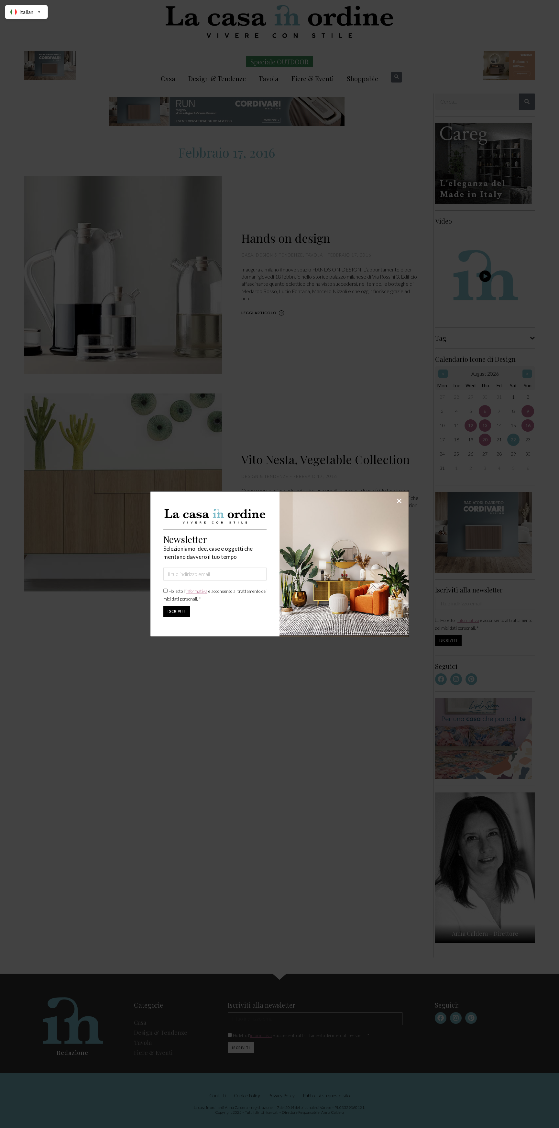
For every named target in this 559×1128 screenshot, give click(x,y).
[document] (279, 564)
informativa (196, 591)
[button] (399, 501)
